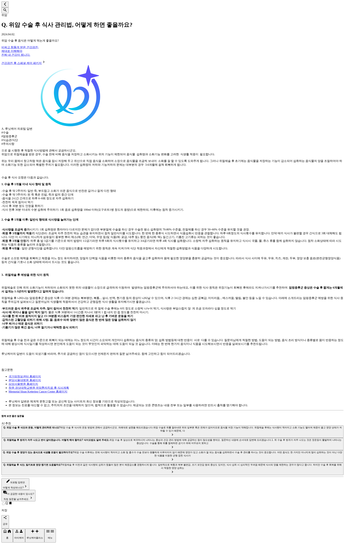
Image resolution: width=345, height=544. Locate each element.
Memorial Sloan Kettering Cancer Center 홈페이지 (38, 391)
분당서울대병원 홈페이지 (25, 380)
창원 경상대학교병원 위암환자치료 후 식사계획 (39, 387)
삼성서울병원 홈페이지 (23, 384)
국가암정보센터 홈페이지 (25, 376)
